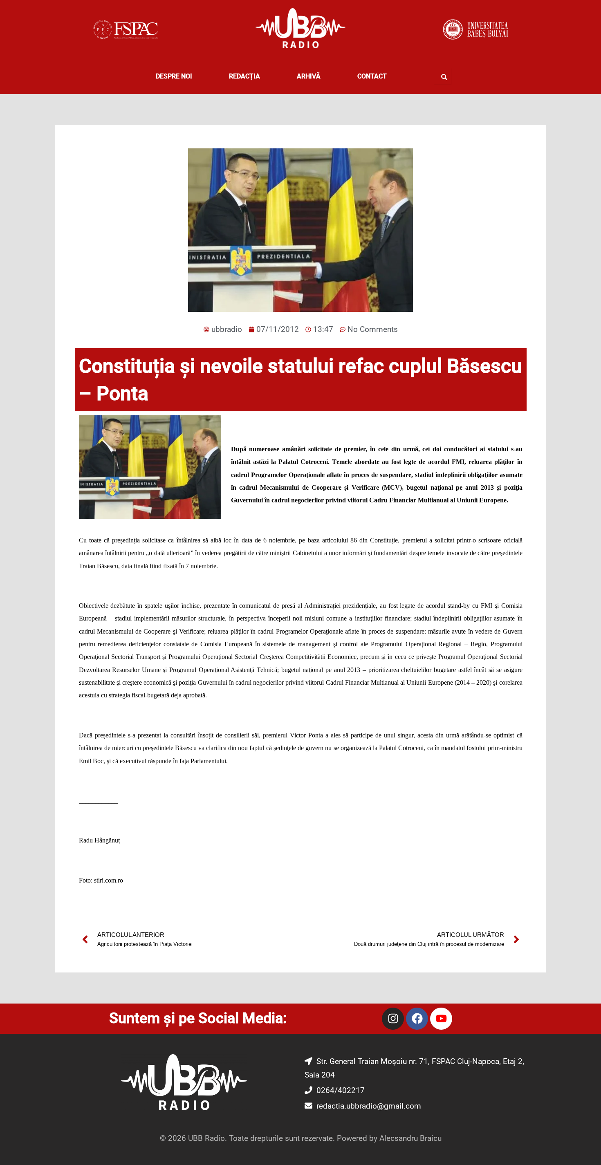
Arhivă (309, 76)
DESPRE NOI (174, 76)
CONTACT (372, 76)
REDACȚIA (244, 76)
